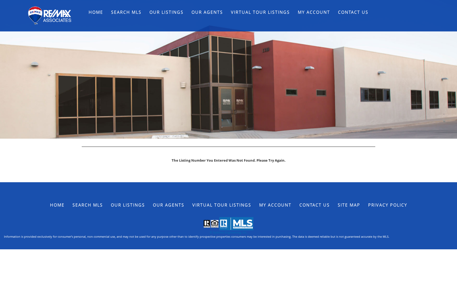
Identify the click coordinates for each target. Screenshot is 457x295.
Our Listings (166, 12)
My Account (314, 12)
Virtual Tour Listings (260, 12)
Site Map (349, 205)
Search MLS (126, 12)
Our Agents (207, 12)
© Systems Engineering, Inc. (228, 232)
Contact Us (353, 12)
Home (96, 12)
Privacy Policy (387, 205)
